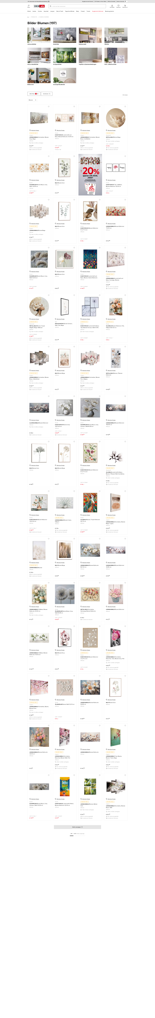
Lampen (52, 11)
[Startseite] (28, 17)
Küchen (40, 11)
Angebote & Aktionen (97, 11)
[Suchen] (50, 6)
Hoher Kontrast (120, 1)
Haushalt (46, 11)
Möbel (29, 11)
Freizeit (83, 11)
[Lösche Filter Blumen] (35, 100)
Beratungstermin (109, 11)
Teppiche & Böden (69, 11)
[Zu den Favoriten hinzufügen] (48, 106)
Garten (34, 11)
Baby (77, 11)
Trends (88, 11)
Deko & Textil (59, 11)
